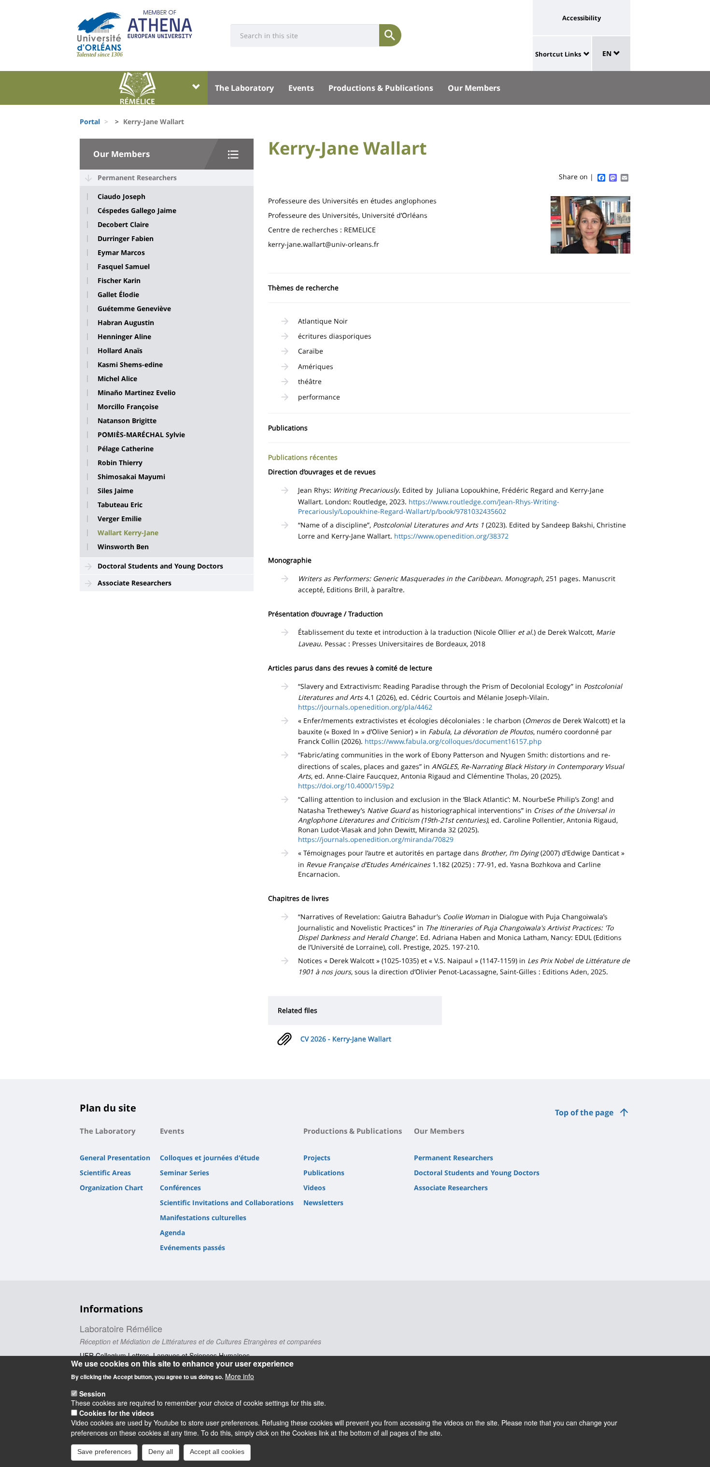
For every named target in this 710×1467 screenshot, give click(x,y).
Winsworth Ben (123, 546)
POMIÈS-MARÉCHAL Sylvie (141, 434)
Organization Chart (111, 1187)
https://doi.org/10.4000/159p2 (346, 785)
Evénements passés (192, 1247)
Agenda (172, 1232)
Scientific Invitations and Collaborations (227, 1202)
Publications (323, 1172)
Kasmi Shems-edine (130, 364)
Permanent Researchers (137, 177)
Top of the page (584, 1112)
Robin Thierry (120, 462)
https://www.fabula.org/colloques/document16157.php (453, 741)
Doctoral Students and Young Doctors (160, 565)
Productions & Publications (380, 88)
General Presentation (115, 1157)
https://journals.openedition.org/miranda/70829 (376, 839)
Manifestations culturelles (203, 1217)
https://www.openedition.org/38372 (451, 536)
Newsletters (323, 1202)
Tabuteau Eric (120, 504)
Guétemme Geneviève (134, 308)
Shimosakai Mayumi (131, 476)
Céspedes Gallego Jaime (137, 210)
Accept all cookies (217, 1451)
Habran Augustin (126, 322)
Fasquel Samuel (124, 266)
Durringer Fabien (126, 238)
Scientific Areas (105, 1172)
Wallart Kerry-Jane (128, 532)
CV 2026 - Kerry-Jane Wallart (345, 1038)
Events (301, 88)
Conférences (180, 1187)
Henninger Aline (124, 336)
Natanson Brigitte (127, 420)
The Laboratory (244, 88)
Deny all (160, 1451)
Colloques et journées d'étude (209, 1157)
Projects (316, 1157)
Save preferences (104, 1451)
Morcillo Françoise (128, 406)
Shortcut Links (558, 54)
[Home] (99, 31)
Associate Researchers (134, 582)
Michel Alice (117, 378)
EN (607, 53)
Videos (314, 1187)
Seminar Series (184, 1172)
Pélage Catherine (126, 448)
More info (239, 1376)
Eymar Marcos (121, 252)
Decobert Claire (123, 224)
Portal (90, 121)
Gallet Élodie (118, 294)
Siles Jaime (115, 490)
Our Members (474, 88)
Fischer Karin (119, 280)
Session (92, 1393)
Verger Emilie (120, 518)
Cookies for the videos (116, 1413)
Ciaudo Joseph (121, 196)
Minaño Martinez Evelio (137, 392)
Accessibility (581, 18)
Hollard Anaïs (120, 350)
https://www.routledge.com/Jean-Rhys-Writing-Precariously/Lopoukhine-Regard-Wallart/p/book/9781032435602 (428, 506)
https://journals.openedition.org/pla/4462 (365, 707)
